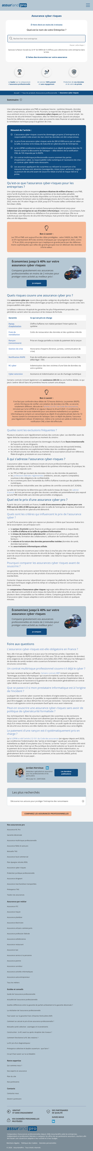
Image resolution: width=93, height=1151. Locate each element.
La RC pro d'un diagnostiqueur (18, 1043)
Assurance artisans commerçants (19, 928)
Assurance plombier (14, 917)
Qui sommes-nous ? (14, 1065)
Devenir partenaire (14, 1099)
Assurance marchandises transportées (21, 884)
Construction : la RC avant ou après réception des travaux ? (29, 1032)
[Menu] (88, 5)
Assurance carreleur (14, 966)
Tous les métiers (13, 982)
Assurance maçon (14, 912)
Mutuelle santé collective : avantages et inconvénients (27, 1027)
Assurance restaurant (15, 944)
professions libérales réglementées (28, 475)
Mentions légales (13, 1143)
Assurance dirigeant (14, 878)
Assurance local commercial (17, 857)
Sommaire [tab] (13, 99)
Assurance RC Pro (13, 829)
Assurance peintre (14, 961)
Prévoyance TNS (13, 889)
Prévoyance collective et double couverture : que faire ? (28, 1048)
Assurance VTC (12, 906)
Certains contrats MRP (50, 673)
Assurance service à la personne (19, 955)
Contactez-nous (13, 1093)
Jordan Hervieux (35, 767)
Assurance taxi (12, 950)
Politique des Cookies (29, 1143)
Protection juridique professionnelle (20, 873)
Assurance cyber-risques (16, 868)
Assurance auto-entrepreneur (18, 977)
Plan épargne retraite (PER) (17, 862)
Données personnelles (47, 1143)
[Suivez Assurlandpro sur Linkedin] (69, 1121)
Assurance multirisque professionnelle (22, 840)
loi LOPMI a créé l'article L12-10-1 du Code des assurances (34, 738)
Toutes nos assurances (15, 895)
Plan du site (11, 1076)
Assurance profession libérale (18, 934)
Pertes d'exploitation (15, 325)
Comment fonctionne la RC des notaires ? (22, 1038)
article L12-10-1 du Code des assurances (61, 406)
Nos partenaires (13, 1082)
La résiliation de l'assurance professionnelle (23, 1010)
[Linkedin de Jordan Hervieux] (46, 767)
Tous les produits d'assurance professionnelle (39, 93)
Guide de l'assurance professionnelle (21, 994)
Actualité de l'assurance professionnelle (22, 999)
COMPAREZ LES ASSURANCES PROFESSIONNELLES (46, 813)
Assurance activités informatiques (20, 972)
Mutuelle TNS (12, 851)
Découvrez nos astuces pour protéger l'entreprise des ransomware (39, 801)
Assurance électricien (15, 923)
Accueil (16, 93)
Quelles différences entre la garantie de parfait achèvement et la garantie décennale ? (40, 1005)
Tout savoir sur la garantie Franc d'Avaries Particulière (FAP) (29, 1016)
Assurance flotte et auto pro (17, 846)
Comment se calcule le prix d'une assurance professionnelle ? (30, 1021)
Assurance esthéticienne (16, 939)
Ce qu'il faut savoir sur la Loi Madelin (21, 1054)
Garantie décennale (14, 835)
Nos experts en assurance (17, 1071)
